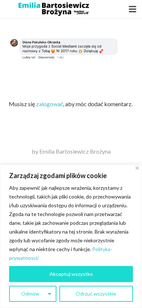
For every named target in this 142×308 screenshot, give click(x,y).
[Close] (137, 168)
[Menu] (132, 9)
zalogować (49, 103)
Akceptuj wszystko (71, 274)
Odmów (30, 293)
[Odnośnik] (53, 9)
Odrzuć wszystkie (96, 293)
